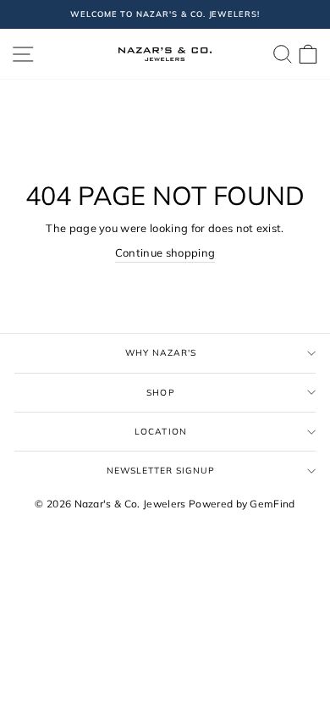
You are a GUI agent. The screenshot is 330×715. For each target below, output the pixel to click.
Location (160, 431)
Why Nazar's (160, 352)
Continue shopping (165, 252)
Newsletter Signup (161, 470)
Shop (160, 392)
